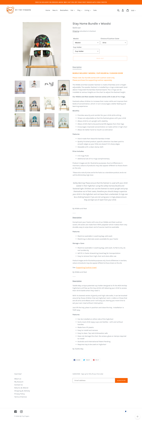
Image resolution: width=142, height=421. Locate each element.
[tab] (77, 67)
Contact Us (18, 385)
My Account (18, 382)
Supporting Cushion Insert (86, 267)
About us (17, 379)
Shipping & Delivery (22, 391)
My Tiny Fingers (24, 416)
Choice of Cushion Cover (110, 39)
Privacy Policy (19, 394)
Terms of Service (20, 397)
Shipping (76, 31)
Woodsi (76, 39)
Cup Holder (77, 47)
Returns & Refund (21, 388)
